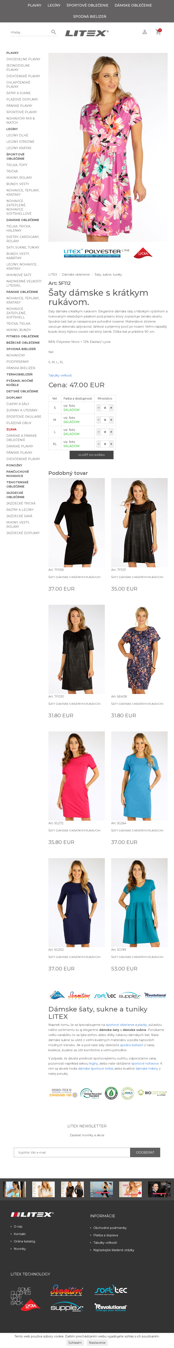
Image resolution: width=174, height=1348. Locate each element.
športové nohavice (145, 1063)
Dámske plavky (19, 446)
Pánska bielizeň (20, 368)
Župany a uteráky (22, 410)
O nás (18, 1226)
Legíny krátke (19, 148)
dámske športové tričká (95, 1068)
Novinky (20, 1249)
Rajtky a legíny (20, 510)
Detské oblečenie (22, 391)
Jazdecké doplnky (23, 533)
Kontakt (20, 1234)
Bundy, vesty (17, 184)
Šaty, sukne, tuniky (22, 247)
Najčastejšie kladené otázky (113, 1250)
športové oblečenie (120, 1025)
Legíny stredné (20, 142)
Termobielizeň (19, 374)
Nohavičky (15, 355)
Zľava (11, 429)
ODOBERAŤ (145, 1152)
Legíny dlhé (17, 135)
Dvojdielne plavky (23, 59)
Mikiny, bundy (18, 330)
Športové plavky (21, 112)
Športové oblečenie (87, 5)
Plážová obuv (18, 423)
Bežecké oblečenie (23, 343)
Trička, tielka (18, 324)
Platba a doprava (105, 1235)
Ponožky (14, 465)
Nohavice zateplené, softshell (16, 313)
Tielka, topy (16, 165)
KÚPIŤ (100, 588)
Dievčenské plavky (23, 76)
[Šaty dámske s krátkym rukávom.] (108, 147)
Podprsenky (17, 362)
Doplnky (14, 398)
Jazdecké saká (19, 516)
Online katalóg (24, 1241)
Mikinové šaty (18, 275)
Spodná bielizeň (89, 17)
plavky (142, 1025)
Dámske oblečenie (133, 5)
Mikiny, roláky (19, 178)
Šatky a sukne (18, 93)
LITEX (52, 274)
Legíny (54, 5)
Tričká (12, 171)
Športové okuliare (23, 417)
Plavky (34, 5)
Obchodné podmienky (110, 1228)
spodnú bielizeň (131, 1045)
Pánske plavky (19, 106)
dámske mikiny (147, 1068)
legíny (93, 1063)
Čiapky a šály (17, 404)
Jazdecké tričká (20, 503)
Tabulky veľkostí (60, 375)
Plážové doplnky (22, 99)
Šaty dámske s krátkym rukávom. (74, 577)
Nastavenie (97, 1343)
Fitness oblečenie (22, 336)
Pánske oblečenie (22, 292)
